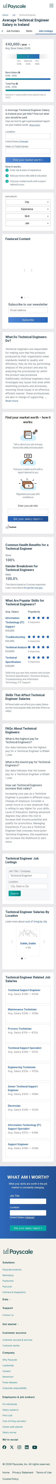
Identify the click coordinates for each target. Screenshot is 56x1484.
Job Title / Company (20, 871)
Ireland (5, 15)
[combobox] (28, 136)
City (27, 202)
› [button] (31, 269)
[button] (2, 30)
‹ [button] (24, 269)
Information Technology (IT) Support (14, 622)
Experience (27, 209)
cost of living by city (36, 921)
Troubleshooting (15, 637)
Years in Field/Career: (17, 146)
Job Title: (15, 1195)
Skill (27, 216)
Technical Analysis (16, 647)
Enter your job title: (28, 505)
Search (15, 893)
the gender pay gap (32, 588)
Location (13, 881)
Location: (10, 131)
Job (13, 15)
